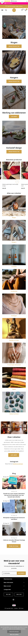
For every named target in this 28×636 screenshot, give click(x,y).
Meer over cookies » (14, 634)
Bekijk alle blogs (13, 546)
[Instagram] (13, 599)
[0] (25, 10)
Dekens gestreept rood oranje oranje (10, 185)
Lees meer (14, 116)
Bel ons (8, 594)
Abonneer (21, 573)
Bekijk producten (14, 46)
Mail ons (19, 594)
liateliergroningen (18, 464)
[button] (2, 10)
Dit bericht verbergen (14, 631)
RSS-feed (21, 608)
